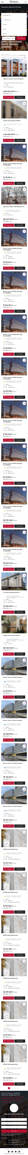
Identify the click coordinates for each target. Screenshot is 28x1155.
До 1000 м (5, 44)
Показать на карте (10, 38)
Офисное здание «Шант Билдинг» (13, 79)
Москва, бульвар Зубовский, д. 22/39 (14, 1144)
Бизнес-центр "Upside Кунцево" (13, 677)
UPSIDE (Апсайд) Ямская (10, 849)
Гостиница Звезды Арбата (11, 592)
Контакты (4, 1138)
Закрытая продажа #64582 (11, 120)
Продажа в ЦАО (6, 46)
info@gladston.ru (14, 1142)
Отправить (14, 1131)
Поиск (22, 38)
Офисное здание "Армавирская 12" (14, 206)
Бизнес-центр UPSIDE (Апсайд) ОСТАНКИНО (12, 164)
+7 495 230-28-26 (14, 1140)
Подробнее (20, 97)
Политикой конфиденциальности (7, 1135)
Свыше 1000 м (13, 44)
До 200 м (11, 41)
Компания (20, 1149)
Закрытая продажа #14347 (11, 635)
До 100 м (4, 41)
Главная (7, 1149)
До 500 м (18, 41)
